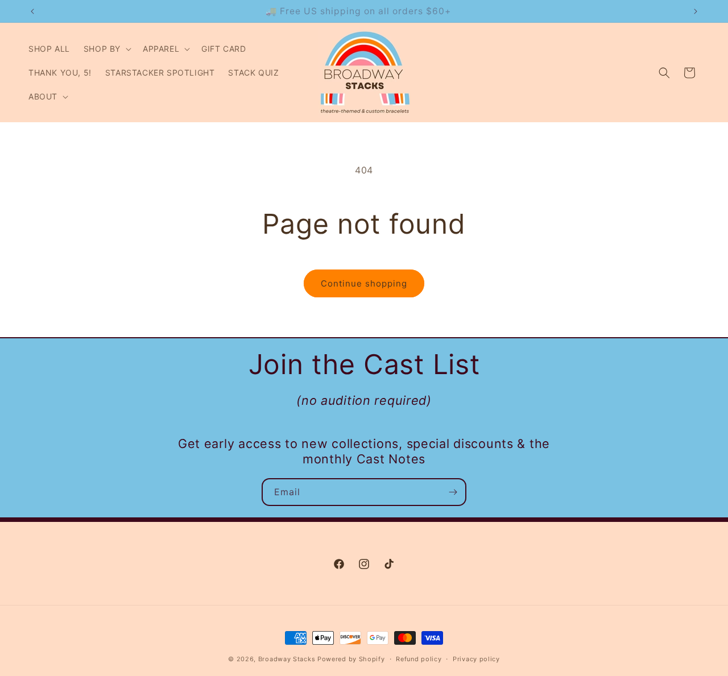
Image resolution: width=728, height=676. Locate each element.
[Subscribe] (452, 492)
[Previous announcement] (32, 11)
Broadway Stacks (287, 659)
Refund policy (418, 659)
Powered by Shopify (351, 659)
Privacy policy (476, 659)
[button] (106, 49)
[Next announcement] (695, 11)
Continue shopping (364, 283)
